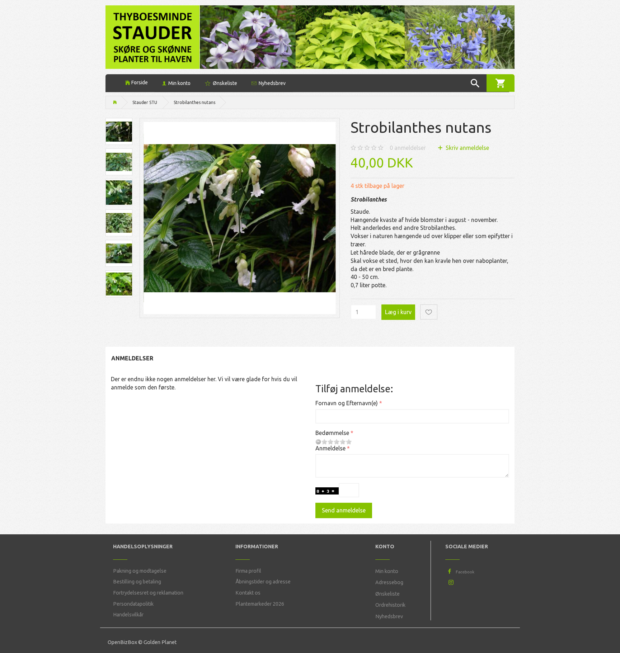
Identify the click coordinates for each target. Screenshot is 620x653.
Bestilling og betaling (137, 582)
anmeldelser (408, 148)
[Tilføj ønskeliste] (428, 312)
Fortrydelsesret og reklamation (148, 593)
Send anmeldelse (344, 510)
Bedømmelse (332, 433)
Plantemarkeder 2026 (259, 604)
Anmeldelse (330, 448)
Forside (139, 82)
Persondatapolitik (133, 604)
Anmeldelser (132, 358)
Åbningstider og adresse (263, 582)
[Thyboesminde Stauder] (152, 36)
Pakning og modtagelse (139, 571)
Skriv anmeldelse (466, 148)
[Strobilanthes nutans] (240, 218)
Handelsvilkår (128, 614)
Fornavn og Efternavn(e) (346, 403)
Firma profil (248, 571)
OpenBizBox (122, 642)
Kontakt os (247, 593)
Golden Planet (160, 642)
